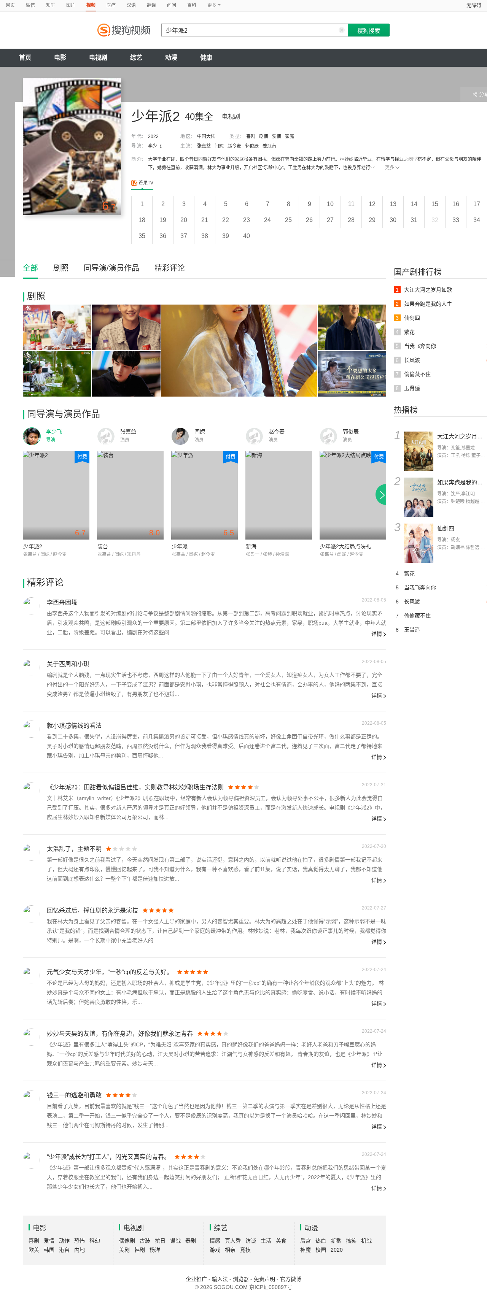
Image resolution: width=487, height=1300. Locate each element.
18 (141, 220)
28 (351, 220)
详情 (376, 634)
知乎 (50, 5)
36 (162, 236)
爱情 (276, 136)
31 (414, 220)
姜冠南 (269, 146)
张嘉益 (204, 146)
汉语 (131, 5)
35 (141, 236)
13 (393, 204)
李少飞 (155, 146)
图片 (70, 5)
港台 (64, 1250)
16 (455, 204)
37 (183, 236)
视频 (90, 5)
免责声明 (264, 1279)
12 (372, 204)
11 (351, 204)
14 (414, 204)
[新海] (278, 495)
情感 (215, 1241)
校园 (320, 1250)
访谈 (250, 1241)
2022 (153, 136)
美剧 (124, 1250)
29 (372, 220)
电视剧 (98, 57)
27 (330, 220)
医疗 (111, 5)
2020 (337, 1250)
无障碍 (473, 5)
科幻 (94, 1241)
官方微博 (290, 1279)
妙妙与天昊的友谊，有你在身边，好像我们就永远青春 (120, 1033)
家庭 (289, 136)
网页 (10, 5)
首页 (25, 57)
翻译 (151, 5)
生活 (266, 1241)
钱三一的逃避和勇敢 (74, 1095)
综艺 (136, 57)
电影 (60, 57)
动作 (64, 1241)
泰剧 (190, 1241)
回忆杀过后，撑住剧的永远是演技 (92, 910)
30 (393, 220)
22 (225, 220)
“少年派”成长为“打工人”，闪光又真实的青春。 (108, 1157)
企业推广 (196, 1279)
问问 (171, 5)
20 (183, 220)
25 (288, 220)
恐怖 (79, 1241)
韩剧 (139, 1250)
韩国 (49, 1250)
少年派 (180, 546)
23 (246, 220)
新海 (251, 546)
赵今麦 (234, 146)
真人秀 (233, 1241)
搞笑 (351, 1241)
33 (455, 220)
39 (225, 236)
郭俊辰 (252, 146)
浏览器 (241, 1279)
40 (246, 236)
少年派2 (32, 546)
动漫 (171, 57)
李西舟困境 (62, 602)
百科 (191, 5)
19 (162, 220)
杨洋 (155, 1250)
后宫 (305, 1241)
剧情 (263, 136)
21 (204, 220)
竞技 (245, 1250)
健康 (206, 57)
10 (330, 204)
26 (309, 220)
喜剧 (250, 136)
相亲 (230, 1250)
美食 (281, 1241)
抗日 (160, 1241)
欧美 (34, 1250)
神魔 (305, 1250)
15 (434, 204)
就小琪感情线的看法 (74, 725)
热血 (320, 1241)
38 (204, 236)
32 (434, 220)
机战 (366, 1241)
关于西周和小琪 (68, 664)
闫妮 (219, 146)
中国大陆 (206, 136)
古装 (145, 1241)
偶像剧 (127, 1241)
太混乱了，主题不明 (74, 849)
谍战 (175, 1241)
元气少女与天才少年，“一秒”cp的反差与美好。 (110, 972)
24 (267, 220)
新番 (336, 1241)
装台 (102, 546)
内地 (79, 1250)
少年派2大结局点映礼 (345, 546)
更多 (389, 167)
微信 (30, 5)
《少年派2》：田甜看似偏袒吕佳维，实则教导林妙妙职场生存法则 (135, 787)
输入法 (220, 1279)
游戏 (215, 1250)
